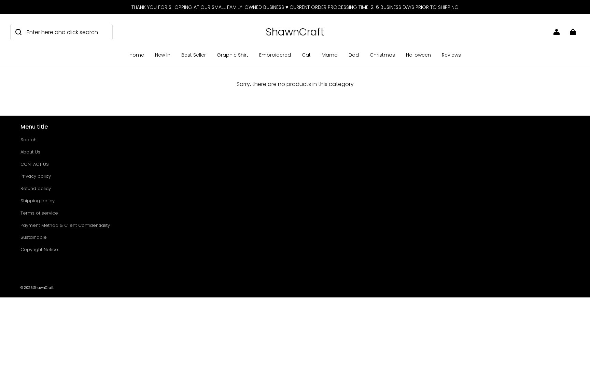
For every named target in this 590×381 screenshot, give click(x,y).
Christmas (382, 55)
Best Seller (193, 55)
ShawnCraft (43, 287)
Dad (354, 55)
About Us (30, 152)
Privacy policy (35, 176)
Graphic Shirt (232, 55)
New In (162, 55)
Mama (330, 55)
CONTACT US (34, 164)
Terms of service (39, 213)
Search (28, 139)
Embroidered (275, 55)
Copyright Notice (39, 249)
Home (136, 55)
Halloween (418, 55)
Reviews (451, 55)
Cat (306, 55)
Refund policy (35, 188)
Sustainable (33, 237)
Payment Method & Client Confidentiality (65, 225)
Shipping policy (37, 200)
